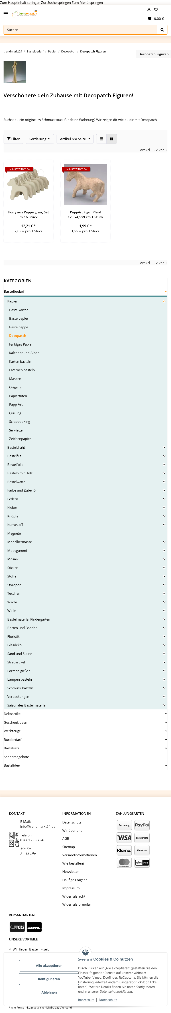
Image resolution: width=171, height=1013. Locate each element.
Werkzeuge (12, 731)
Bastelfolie (15, 464)
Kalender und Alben (24, 352)
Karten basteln (20, 361)
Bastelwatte (16, 481)
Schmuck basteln (20, 688)
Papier (12, 301)
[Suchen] (162, 30)
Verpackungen (18, 696)
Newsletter (70, 871)
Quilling (15, 413)
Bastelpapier (18, 318)
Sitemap (68, 846)
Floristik (13, 636)
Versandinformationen (79, 855)
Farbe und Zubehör (22, 490)
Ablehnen (49, 992)
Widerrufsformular (76, 904)
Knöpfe (12, 516)
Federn (12, 499)
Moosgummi (17, 550)
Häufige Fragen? (74, 880)
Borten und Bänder (22, 627)
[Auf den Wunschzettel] (46, 167)
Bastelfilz (14, 456)
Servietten (16, 430)
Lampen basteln (19, 679)
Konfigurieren (49, 979)
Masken (15, 378)
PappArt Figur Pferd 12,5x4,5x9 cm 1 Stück (85, 214)
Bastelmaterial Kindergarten (28, 619)
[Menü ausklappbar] (6, 12)
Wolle (11, 610)
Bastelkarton (18, 310)
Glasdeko (14, 645)
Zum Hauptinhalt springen (20, 2)
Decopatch (17, 335)
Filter (15, 139)
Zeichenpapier (20, 438)
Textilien (13, 593)
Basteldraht (16, 447)
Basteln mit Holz (20, 473)
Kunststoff (15, 524)
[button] (149, 9)
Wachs (12, 602)
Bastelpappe (18, 327)
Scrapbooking (19, 421)
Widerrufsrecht (73, 896)
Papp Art (15, 404)
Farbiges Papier (21, 344)
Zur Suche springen (56, 2)
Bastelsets (11, 748)
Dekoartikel (12, 713)
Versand (66, 1007)
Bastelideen (13, 765)
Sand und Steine (19, 653)
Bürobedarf (12, 739)
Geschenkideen (15, 722)
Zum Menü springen (87, 2)
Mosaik (12, 559)
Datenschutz (108, 1000)
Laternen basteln (22, 370)
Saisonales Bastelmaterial (26, 705)
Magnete (14, 533)
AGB (65, 838)
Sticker (12, 567)
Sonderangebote (16, 757)
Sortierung (37, 139)
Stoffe (11, 576)
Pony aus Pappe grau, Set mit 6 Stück (28, 214)
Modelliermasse (19, 542)
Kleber (12, 507)
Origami (15, 387)
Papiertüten (18, 396)
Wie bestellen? (73, 863)
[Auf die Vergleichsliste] (34, 167)
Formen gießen (19, 671)
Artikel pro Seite (73, 139)
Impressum (86, 1000)
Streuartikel (16, 662)
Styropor (14, 585)
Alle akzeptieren (49, 965)
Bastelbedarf (14, 291)
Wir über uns (72, 830)
